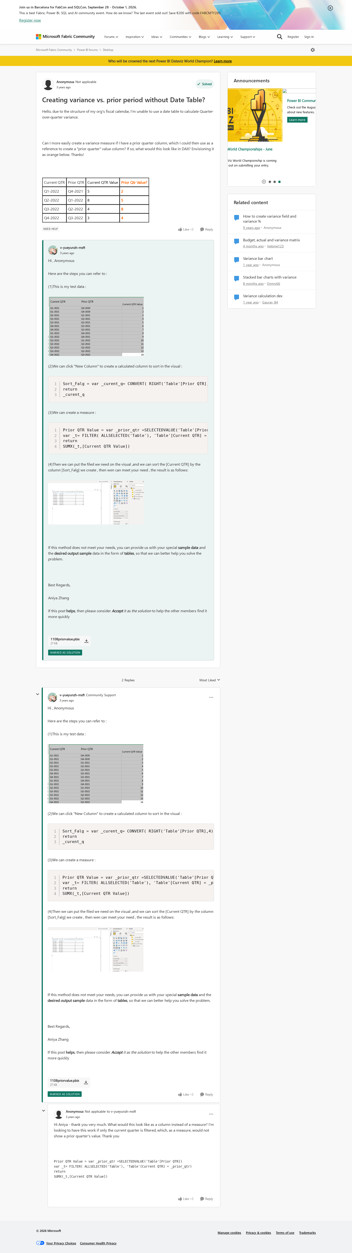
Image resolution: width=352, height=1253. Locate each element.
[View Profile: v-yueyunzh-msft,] (53, 250)
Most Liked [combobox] (209, 680)
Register (293, 37)
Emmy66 (273, 283)
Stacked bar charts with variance (269, 277)
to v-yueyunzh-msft (121, 1111)
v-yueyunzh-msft (72, 247)
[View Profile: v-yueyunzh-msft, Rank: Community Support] (52, 697)
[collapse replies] (37, 694)
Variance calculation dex (262, 295)
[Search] (280, 37)
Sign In (309, 37)
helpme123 (275, 246)
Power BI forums (87, 50)
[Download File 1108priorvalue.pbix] (86, 641)
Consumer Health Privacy (98, 1243)
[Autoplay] (264, 181)
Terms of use (285, 1232)
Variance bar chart (258, 258)
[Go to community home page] (65, 36)
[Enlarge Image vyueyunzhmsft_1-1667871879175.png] (96, 502)
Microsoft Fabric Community (54, 50)
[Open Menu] (312, 50)
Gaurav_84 (270, 302)
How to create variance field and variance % (269, 219)
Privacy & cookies (258, 1232)
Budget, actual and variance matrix (271, 240)
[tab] (269, 181)
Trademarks (307, 1232)
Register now (30, 20)
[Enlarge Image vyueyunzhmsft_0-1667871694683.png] (96, 326)
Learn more (223, 61)
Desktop (108, 50)
